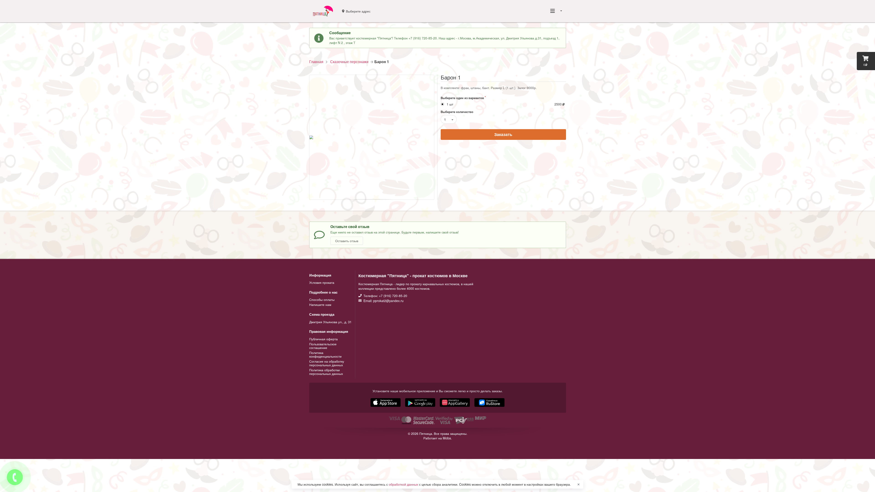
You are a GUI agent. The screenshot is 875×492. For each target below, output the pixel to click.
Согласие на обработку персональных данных (326, 363)
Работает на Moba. (437, 438)
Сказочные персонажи (349, 62)
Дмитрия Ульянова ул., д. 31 (330, 322)
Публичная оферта (323, 339)
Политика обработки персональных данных (326, 371)
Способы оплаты (322, 300)
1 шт (450, 104)
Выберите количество (457, 112)
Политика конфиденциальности (325, 354)
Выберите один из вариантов (462, 98)
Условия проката (321, 282)
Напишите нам (320, 304)
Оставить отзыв (346, 240)
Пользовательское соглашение (323, 346)
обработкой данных (404, 484)
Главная (316, 62)
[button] (455, 407)
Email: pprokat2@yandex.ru (383, 300)
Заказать (503, 134)
